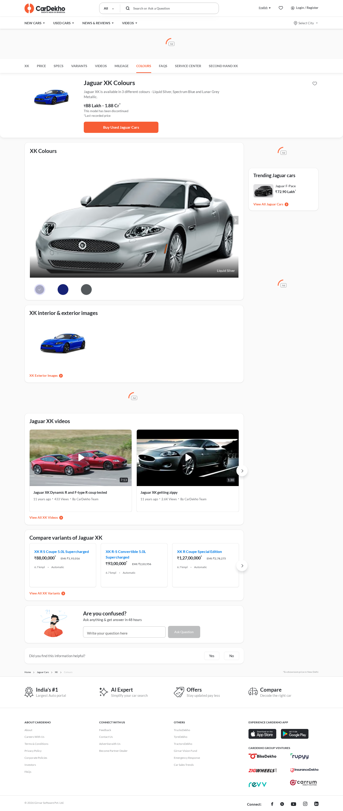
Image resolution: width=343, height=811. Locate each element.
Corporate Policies (35, 757)
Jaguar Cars (274, 204)
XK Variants (51, 593)
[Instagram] (305, 804)
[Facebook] (272, 804)
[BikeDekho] (262, 756)
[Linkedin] (316, 804)
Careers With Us (34, 737)
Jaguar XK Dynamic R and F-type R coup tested (70, 492)
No (231, 656)
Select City (306, 23)
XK (26, 66)
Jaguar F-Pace (285, 186)
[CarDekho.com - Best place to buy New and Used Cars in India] (44, 8)
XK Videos (50, 517)
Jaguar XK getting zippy (159, 492)
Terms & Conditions (36, 743)
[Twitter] (282, 804)
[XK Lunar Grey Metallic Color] (86, 289)
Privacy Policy (33, 750)
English (263, 7)
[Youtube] (293, 804)
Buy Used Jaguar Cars (121, 127)
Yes (211, 656)
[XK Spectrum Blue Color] (63, 289)
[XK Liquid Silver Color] (40, 289)
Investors (30, 764)
